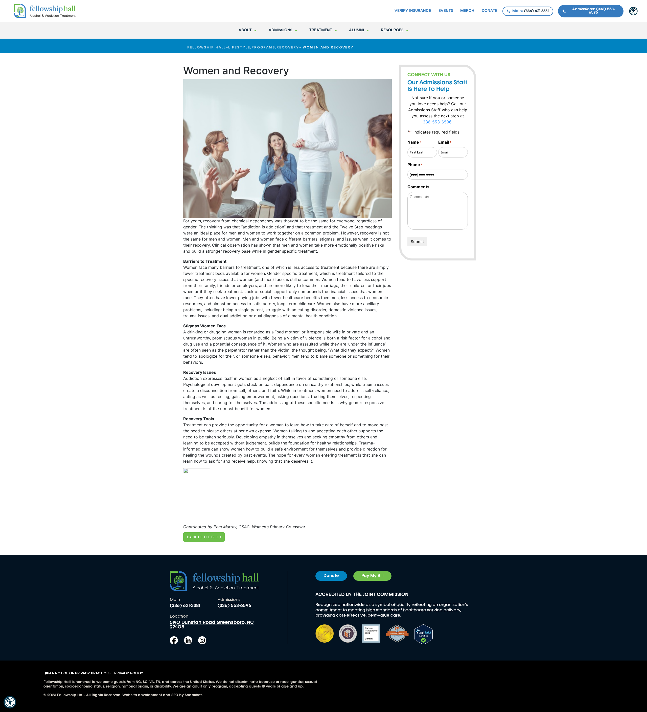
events (445, 11)
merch (467, 11)
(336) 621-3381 (185, 606)
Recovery (287, 47)
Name (414, 142)
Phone (415, 164)
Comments (418, 186)
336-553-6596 (437, 121)
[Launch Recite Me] (10, 702)
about (245, 30)
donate (489, 11)
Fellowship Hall (206, 47)
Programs (263, 47)
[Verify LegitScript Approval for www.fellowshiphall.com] (423, 634)
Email (444, 142)
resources (392, 30)
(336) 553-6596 (234, 606)
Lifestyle (239, 47)
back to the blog (204, 537)
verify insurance (413, 11)
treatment (320, 30)
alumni (356, 30)
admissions (280, 30)
